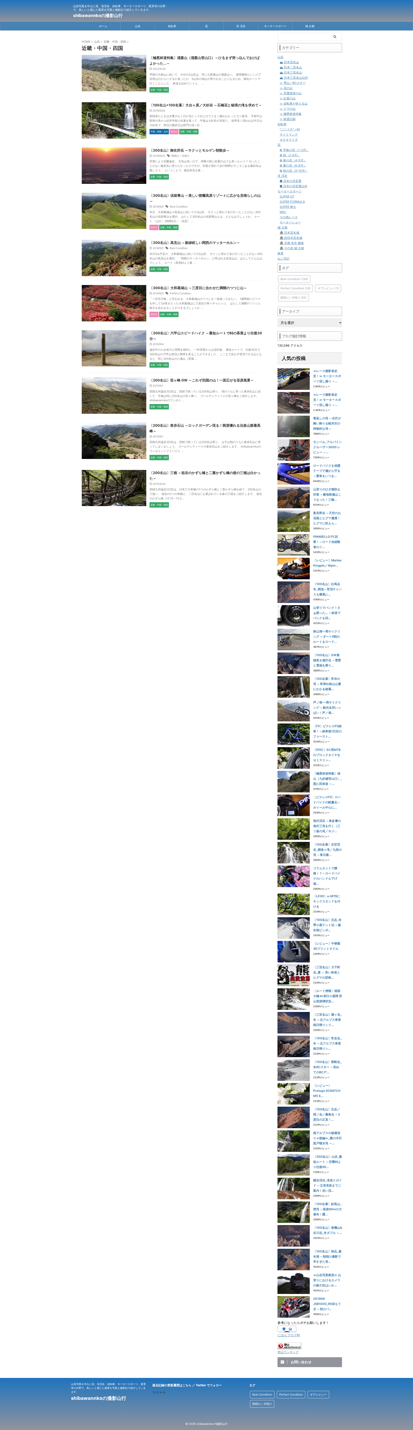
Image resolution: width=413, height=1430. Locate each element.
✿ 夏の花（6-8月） (293, 165)
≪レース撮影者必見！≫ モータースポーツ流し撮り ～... (327, 376)
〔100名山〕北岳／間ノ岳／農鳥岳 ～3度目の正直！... (326, 1114)
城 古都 (309, 26)
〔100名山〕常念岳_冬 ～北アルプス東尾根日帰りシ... (327, 1043)
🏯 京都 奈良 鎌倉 (292, 243)
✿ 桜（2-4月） (290, 155)
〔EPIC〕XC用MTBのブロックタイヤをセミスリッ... (327, 755)
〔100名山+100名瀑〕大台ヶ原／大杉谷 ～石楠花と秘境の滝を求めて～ (205, 105)
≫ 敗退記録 (288, 119)
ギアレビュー (328, 288)
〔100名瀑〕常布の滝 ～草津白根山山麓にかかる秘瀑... (327, 684)
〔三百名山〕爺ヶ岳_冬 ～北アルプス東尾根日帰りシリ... (327, 1020)
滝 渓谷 (240, 26)
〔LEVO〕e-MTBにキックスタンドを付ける (326, 901)
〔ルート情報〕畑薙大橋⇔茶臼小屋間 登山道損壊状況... (327, 996)
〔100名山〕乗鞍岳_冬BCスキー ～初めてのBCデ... (327, 1067)
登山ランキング (288, 1352)
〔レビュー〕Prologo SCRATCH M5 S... (326, 1091)
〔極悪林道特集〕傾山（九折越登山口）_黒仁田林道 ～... (327, 778)
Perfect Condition (180, 293)
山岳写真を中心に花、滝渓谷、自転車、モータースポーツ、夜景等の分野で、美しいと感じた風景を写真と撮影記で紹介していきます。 (108, 1387)
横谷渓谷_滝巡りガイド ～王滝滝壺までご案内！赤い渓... (327, 1185)
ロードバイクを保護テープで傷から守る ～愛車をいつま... (326, 471)
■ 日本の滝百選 (290, 181)
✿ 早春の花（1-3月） (294, 150)
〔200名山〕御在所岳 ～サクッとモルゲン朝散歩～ (189, 150)
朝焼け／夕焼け (180, 155)
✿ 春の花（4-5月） (293, 160)
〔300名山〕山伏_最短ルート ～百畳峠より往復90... (327, 1162)
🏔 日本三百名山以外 (294, 77)
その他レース (289, 217)
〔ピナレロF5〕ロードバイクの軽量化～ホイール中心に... (327, 802)
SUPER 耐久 (288, 207)
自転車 (172, 26)
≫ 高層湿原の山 (291, 93)
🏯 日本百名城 (289, 232)
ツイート (159, 1392)
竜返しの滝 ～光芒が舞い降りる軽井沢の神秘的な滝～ (327, 423)
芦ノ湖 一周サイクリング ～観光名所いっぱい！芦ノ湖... (327, 707)
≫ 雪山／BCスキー (293, 83)
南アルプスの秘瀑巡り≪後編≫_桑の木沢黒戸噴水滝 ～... (327, 1138)
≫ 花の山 (286, 88)
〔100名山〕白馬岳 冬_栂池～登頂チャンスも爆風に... (327, 589)
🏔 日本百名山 (289, 62)
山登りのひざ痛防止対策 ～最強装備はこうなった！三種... (327, 494)
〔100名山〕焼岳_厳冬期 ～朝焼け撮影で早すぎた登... (327, 1256)
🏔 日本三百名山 (291, 72)
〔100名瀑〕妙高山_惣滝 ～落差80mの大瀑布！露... (327, 1209)
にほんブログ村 (288, 1335)
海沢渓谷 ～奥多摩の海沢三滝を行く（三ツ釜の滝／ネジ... (327, 826)
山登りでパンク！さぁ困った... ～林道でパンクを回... (327, 613)
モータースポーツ (275, 26)
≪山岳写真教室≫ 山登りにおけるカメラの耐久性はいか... (327, 1280)
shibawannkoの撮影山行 (98, 15)
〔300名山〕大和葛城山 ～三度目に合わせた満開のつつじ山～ (198, 288)
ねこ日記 (283, 258)
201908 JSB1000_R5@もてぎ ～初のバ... (327, 1304)
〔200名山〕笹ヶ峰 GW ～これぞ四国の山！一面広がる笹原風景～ (201, 380)
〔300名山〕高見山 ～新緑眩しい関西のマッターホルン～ (194, 242)
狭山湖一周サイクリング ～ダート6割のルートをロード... (326, 636)
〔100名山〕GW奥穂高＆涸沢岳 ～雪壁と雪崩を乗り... (327, 660)
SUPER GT (287, 196)
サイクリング (289, 134)
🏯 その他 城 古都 (292, 248)
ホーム (103, 26)
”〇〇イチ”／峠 (290, 129)
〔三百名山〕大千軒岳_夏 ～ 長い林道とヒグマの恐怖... (326, 972)
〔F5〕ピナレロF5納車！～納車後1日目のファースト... (327, 731)
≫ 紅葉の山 (288, 98)
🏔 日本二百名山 (291, 67)
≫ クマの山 (288, 108)
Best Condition (179, 206)
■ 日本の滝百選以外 (293, 186)
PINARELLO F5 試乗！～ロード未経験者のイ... (326, 542)
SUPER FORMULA (292, 201)
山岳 (137, 26)
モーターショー (290, 222)
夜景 (280, 253)
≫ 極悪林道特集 (291, 114)
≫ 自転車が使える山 (294, 103)
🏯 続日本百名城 (291, 238)
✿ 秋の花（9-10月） (294, 170)
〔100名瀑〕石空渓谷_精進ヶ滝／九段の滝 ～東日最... (327, 850)
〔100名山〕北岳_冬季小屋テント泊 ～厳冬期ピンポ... (327, 925)
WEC (283, 212)
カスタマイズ (289, 139)
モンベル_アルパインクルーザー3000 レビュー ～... (327, 447)
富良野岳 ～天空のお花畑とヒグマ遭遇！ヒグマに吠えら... (327, 518)
